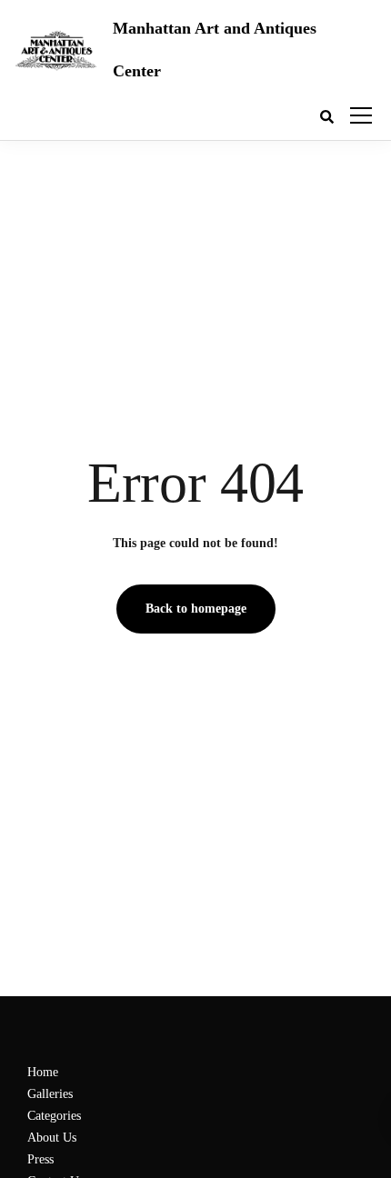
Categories (54, 1116)
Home (42, 1072)
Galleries (50, 1094)
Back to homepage (195, 608)
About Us (51, 1137)
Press (40, 1159)
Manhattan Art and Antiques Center (214, 49)
